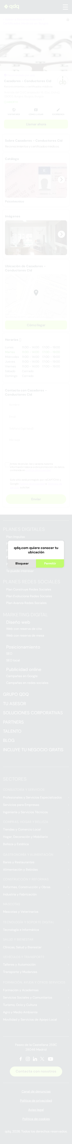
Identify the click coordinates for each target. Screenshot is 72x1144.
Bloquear (22, 563)
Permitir (50, 563)
